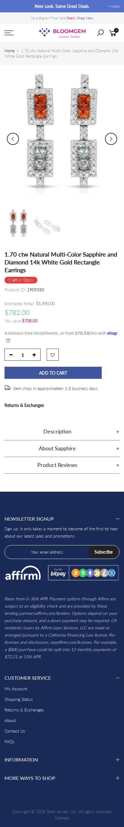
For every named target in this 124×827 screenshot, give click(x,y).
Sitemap (62, 817)
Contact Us (15, 730)
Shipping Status (19, 699)
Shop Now (85, 18)
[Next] (111, 139)
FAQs (9, 741)
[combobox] (104, 35)
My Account (16, 688)
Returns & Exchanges (24, 405)
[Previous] (13, 139)
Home (10, 50)
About (10, 720)
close (12, 6)
